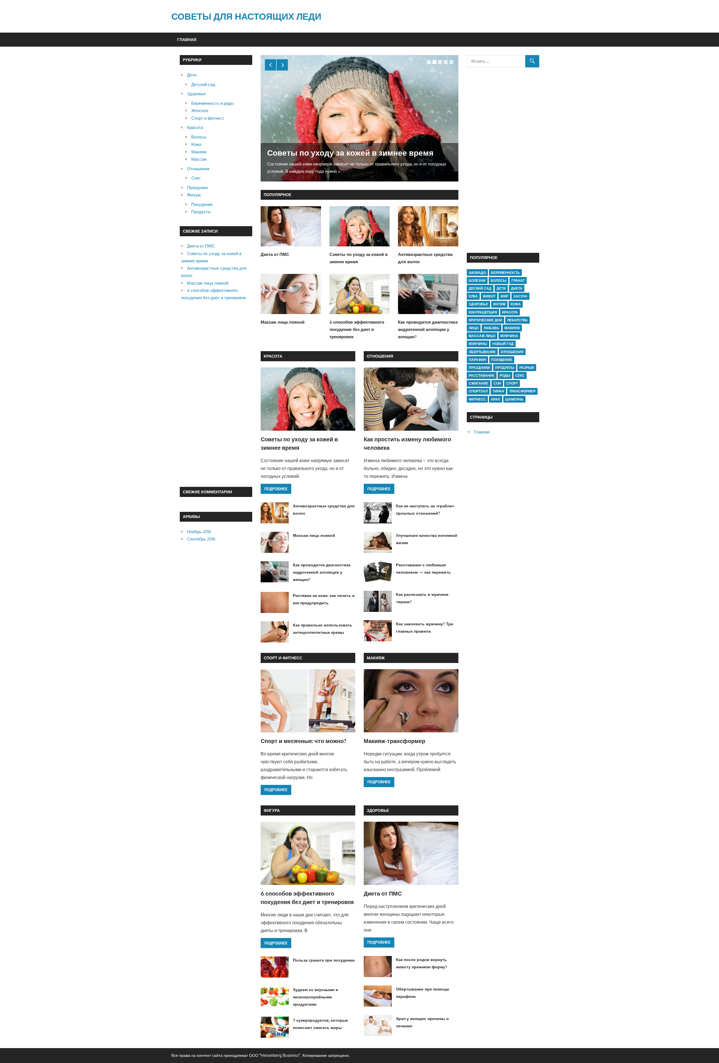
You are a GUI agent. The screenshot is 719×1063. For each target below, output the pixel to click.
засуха (520, 296)
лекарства (517, 320)
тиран (498, 391)
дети (501, 288)
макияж (512, 328)
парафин (477, 360)
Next (282, 65)
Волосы (198, 137)
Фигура (272, 810)
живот (489, 296)
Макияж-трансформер (394, 740)
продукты (504, 367)
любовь (491, 328)
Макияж (376, 657)
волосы (498, 280)
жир (504, 296)
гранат (518, 280)
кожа (516, 304)
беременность (505, 273)
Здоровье (378, 810)
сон (497, 383)
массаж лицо (482, 336)
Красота (273, 356)
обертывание (482, 352)
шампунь (514, 399)
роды (505, 375)
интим (499, 304)
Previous (270, 65)
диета (516, 288)
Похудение (202, 204)
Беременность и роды (212, 103)
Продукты (201, 211)
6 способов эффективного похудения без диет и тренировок (356, 329)
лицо (474, 328)
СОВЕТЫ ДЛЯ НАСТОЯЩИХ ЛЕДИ (246, 16)
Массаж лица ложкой (282, 322)
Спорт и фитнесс (283, 657)
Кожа (196, 144)
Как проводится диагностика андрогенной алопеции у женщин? (428, 329)
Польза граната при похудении (324, 960)
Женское (199, 110)
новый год (503, 344)
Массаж (199, 159)
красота (510, 312)
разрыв (526, 367)
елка (473, 296)
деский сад (480, 288)
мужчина (509, 336)
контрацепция (483, 312)
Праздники (197, 187)
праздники (479, 367)
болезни (477, 280)
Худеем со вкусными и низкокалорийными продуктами (315, 997)
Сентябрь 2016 (201, 539)
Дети (191, 75)
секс (520, 375)
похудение (501, 360)
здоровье (478, 304)
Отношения (380, 356)
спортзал (478, 391)
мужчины (478, 344)
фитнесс (477, 399)
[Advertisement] (216, 394)
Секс (196, 178)
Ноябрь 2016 (199, 531)
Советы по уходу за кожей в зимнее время (350, 152)
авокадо (477, 273)
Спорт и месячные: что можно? (303, 740)
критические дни (485, 320)
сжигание (478, 383)
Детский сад (203, 84)
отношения (512, 352)
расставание (482, 375)
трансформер (522, 391)
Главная (186, 39)
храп (495, 399)
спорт (512, 383)
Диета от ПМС (275, 254)
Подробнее (276, 489)
